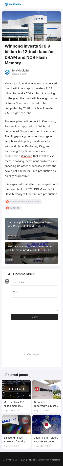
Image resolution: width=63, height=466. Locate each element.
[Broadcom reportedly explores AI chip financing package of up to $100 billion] (46, 389)
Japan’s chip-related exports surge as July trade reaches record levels (46, 439)
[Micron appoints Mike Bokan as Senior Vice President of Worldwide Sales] (31, 229)
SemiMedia (31, 459)
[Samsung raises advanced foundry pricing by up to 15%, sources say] (16, 424)
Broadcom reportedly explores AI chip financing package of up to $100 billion (46, 404)
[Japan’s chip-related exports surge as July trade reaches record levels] (46, 424)
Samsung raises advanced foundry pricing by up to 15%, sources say (16, 439)
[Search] (51, 4)
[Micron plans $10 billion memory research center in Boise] (16, 389)
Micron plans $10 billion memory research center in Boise (15, 404)
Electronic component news (24, 201)
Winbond (36, 83)
